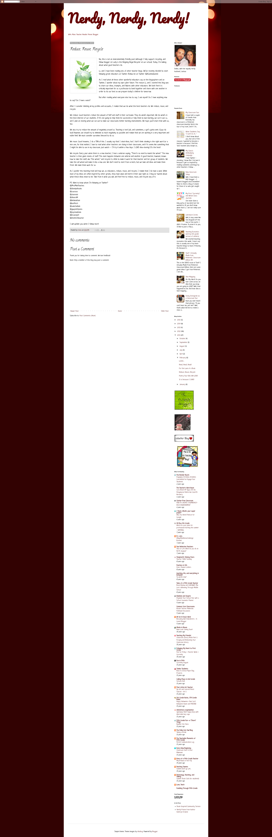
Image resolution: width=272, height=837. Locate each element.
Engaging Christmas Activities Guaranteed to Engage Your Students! (186, 479)
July (181, 350)
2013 (179, 328)
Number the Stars (182, 724)
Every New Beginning (183, 748)
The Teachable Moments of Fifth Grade (185, 739)
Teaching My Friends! (183, 636)
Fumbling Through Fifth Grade (186, 788)
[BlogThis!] (98, 230)
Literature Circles (192, 215)
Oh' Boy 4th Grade (182, 523)
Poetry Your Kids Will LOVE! (188, 376)
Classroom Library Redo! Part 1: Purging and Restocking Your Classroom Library (187, 640)
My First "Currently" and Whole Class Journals (193, 196)
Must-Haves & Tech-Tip (184, 761)
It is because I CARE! (186, 380)
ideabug (140, 832)
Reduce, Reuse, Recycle (187, 372)
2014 (179, 324)
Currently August (182, 663)
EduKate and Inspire (183, 596)
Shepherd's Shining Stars (185, 557)
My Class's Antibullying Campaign (190, 153)
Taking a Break (181, 732)
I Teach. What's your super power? (185, 512)
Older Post (165, 311)
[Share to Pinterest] (104, 230)
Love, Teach (180, 785)
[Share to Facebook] (102, 230)
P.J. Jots (179, 536)
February (183, 358)
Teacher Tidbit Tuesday (184, 559)
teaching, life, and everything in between (187, 574)
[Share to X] (100, 230)
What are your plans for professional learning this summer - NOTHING (187, 527)
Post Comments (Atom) (88, 316)
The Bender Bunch (182, 475)
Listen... (181, 361)
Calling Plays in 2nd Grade (185, 679)
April (181, 354)
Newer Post (74, 311)
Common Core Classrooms (185, 607)
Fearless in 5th (181, 565)
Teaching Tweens (182, 767)
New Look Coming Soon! (184, 630)
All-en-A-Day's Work (183, 617)
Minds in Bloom (181, 627)
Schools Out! (180, 681)
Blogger (154, 832)
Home (120, 311)
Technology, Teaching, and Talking (185, 776)
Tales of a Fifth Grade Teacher (187, 583)
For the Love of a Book (187, 368)
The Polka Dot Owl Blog (184, 730)
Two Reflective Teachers (184, 547)
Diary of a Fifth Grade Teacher (187, 759)
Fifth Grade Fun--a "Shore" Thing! (186, 721)
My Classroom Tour (192, 113)
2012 (179, 331)
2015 (179, 320)
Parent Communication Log (185, 742)
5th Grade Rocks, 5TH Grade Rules (186, 698)
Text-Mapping (190, 277)
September (184, 342)
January (183, 384)
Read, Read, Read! (185, 365)
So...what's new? (181, 577)
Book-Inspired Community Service (188, 806)
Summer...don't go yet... (183, 769)
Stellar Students (182, 669)
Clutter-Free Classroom (184, 501)
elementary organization (185, 710)
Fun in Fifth (180, 661)
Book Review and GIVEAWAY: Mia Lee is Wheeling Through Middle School (187, 587)
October (183, 339)
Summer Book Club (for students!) (187, 779)
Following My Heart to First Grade (186, 649)
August (182, 346)
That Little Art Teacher (184, 687)
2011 (179, 335)
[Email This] (96, 230)
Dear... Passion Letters (183, 567)
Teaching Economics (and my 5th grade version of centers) (192, 234)
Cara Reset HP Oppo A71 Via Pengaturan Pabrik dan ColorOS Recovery (186, 492)
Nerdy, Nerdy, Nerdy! (128, 18)
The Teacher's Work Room (185, 488)
